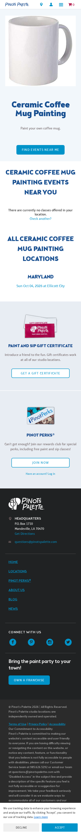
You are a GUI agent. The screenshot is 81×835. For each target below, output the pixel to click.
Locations (18, 571)
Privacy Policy (38, 724)
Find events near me (40, 150)
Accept (60, 827)
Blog (13, 599)
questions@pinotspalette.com (36, 542)
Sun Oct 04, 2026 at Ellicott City (40, 286)
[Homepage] (17, 4)
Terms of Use (17, 724)
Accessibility (57, 724)
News (13, 609)
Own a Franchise (29, 680)
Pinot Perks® (20, 581)
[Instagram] (49, 642)
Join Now (40, 463)
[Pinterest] (31, 642)
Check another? (40, 219)
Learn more (41, 817)
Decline (21, 827)
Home (13, 562)
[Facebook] (13, 642)
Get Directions (25, 534)
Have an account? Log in (40, 473)
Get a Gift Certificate (40, 373)
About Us (17, 590)
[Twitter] (68, 642)
